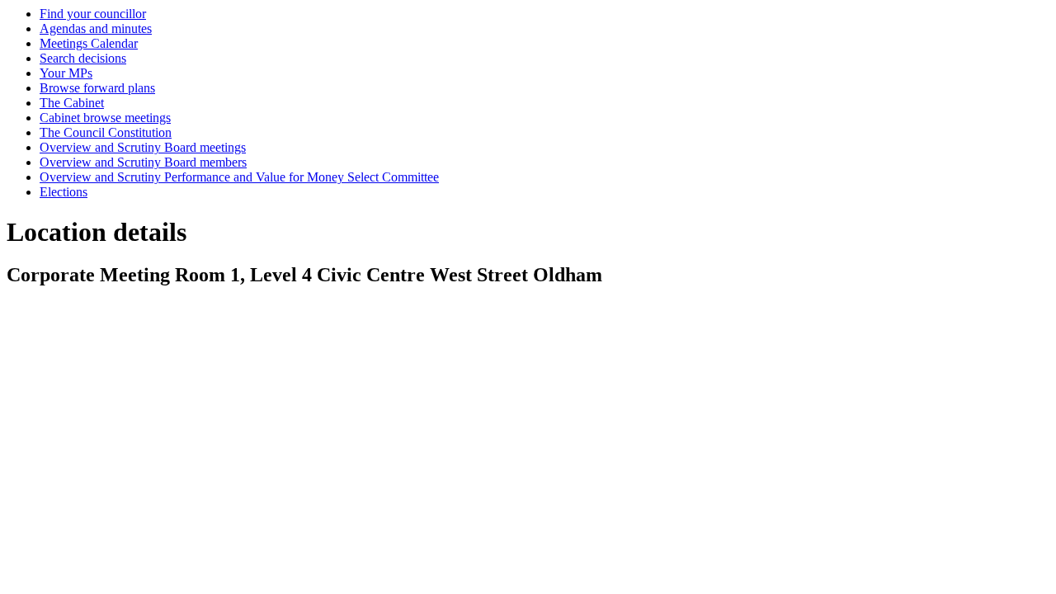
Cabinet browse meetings (105, 118)
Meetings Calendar (89, 43)
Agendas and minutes (96, 28)
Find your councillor (93, 14)
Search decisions (83, 58)
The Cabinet (72, 103)
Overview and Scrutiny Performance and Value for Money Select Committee (239, 177)
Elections (63, 192)
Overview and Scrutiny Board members (143, 162)
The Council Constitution (106, 132)
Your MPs (66, 73)
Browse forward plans (97, 88)
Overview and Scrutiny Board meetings (143, 147)
